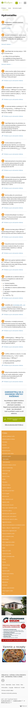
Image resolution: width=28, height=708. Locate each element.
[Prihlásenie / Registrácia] (16, 3)
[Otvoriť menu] (25, 3)
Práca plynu (4, 482)
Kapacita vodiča (5, 502)
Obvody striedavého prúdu (8, 533)
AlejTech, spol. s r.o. (5, 702)
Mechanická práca (6, 450)
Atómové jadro (5, 579)
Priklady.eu (3, 8)
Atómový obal (5, 576)
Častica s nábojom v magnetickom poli (10, 528)
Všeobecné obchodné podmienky (9, 693)
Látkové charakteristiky (7, 468)
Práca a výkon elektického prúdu (9, 508)
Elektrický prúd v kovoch (7, 505)
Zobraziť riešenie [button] (6, 28)
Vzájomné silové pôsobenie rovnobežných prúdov (13, 525)
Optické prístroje (6, 565)
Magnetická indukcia (6, 522)
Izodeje (3, 479)
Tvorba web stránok (5, 701)
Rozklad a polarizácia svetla (8, 556)
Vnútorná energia (6, 470)
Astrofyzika (4, 585)
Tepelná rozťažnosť (6, 488)
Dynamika (4, 445)
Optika (3, 548)
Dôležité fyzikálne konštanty (8, 439)
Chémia (17, 684)
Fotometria (4, 568)
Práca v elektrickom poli (7, 499)
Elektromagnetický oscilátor (8, 542)
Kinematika (4, 442)
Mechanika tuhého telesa (7, 453)
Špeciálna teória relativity (8, 573)
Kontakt (23, 687)
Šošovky (4, 562)
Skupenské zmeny (6, 485)
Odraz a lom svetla (6, 551)
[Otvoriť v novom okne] (23, 706)
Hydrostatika (6, 459)
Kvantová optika (5, 571)
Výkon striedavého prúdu (8, 536)
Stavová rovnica (5, 476)
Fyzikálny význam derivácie (8, 588)
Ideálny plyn (5, 473)
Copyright (11, 687)
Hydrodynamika (6, 462)
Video (21, 684)
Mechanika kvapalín (17, 8)
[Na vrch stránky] (2, 680)
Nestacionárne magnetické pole (9, 530)
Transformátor (5, 539)
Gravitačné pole (5, 448)
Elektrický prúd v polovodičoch (9, 516)
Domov (3, 684)
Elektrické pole (5, 496)
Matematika (8, 684)
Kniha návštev (4, 687)
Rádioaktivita (5, 582)
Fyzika (9, 8)
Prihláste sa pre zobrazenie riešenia (13, 80)
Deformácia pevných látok (8, 490)
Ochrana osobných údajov (7, 690)
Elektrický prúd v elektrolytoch (9, 513)
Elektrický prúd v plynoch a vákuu (9, 519)
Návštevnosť (17, 687)
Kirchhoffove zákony (7, 510)
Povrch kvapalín (5, 493)
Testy (3, 593)
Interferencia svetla (6, 553)
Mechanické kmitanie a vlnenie (9, 465)
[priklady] (6, 2)
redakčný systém (17, 701)
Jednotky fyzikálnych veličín (8, 436)
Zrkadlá (3, 559)
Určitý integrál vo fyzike (7, 591)
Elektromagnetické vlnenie (8, 545)
